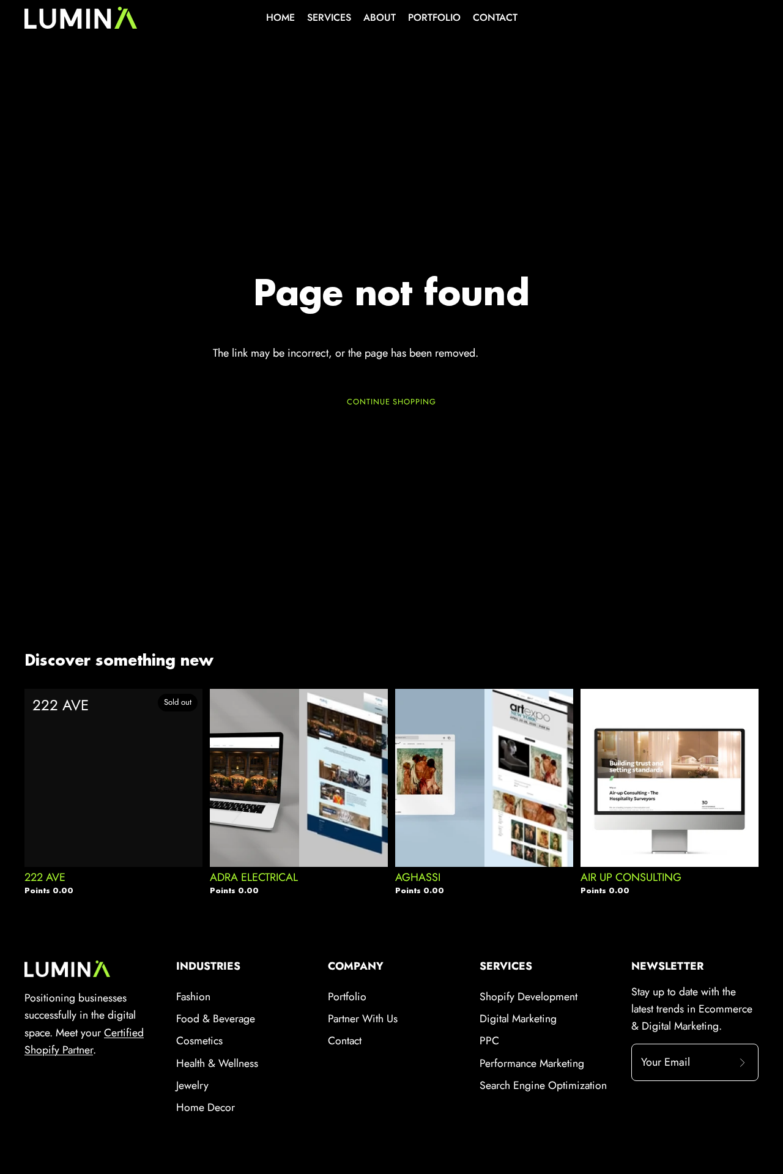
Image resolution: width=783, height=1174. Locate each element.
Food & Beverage (215, 1019)
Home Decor (205, 1107)
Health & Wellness (217, 1063)
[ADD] (369, 841)
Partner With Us (363, 1019)
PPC (489, 1041)
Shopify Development (528, 997)
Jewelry (192, 1085)
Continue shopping (391, 401)
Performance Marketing (532, 1063)
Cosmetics (199, 1041)
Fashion (193, 997)
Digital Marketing (518, 1019)
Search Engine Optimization (543, 1085)
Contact (345, 1041)
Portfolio (347, 997)
